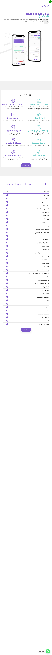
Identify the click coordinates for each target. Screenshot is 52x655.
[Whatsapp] (48, 651)
